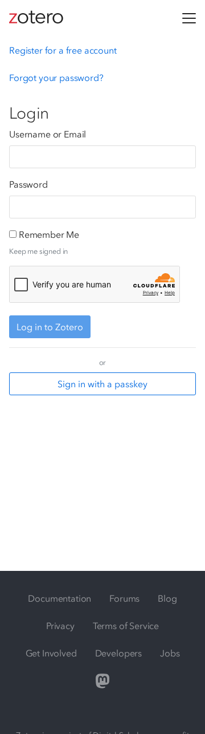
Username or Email (47, 134)
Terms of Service (126, 625)
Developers (118, 653)
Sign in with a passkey (102, 384)
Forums (124, 598)
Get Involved (51, 653)
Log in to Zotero (50, 326)
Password (28, 184)
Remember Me (49, 234)
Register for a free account (63, 50)
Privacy (60, 625)
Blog (167, 598)
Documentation (59, 598)
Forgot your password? (56, 77)
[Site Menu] (189, 18)
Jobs (169, 653)
